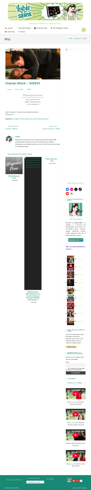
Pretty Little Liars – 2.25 (52, 160)
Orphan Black (29, 118)
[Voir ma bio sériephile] (76, 219)
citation (22, 118)
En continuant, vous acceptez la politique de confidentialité (75, 369)
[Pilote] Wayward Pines (14, 177)
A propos (84, 488)
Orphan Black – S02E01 (80, 38)
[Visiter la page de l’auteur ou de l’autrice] (9, 139)
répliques (41, 118)
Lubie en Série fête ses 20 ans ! (75, 183)
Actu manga (50, 479)
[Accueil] (66, 38)
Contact (79, 488)
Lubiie (9, 89)
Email (67, 362)
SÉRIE (29, 89)
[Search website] (83, 30)
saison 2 (46, 118)
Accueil (74, 488)
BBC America (15, 118)
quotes (35, 118)
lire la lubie (79, 259)
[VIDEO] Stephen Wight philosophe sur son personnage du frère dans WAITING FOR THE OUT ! (33, 296)
